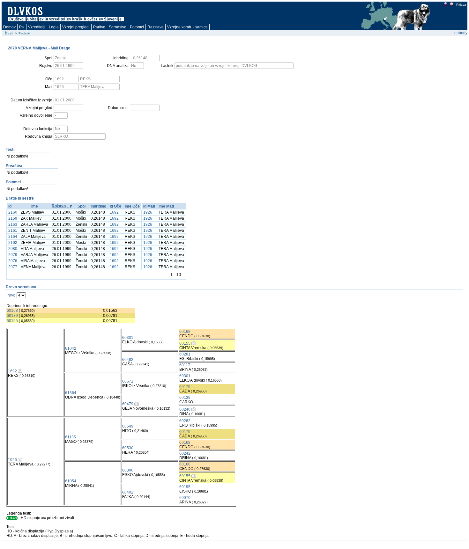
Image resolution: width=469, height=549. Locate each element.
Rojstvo (59, 206)
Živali (9, 33)
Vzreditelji (36, 27)
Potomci (137, 27)
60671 (127, 381)
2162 (12, 242)
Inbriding (98, 206)
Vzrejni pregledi (76, 27)
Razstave (155, 27)
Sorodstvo (117, 27)
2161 (12, 230)
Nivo (11, 295)
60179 (12, 315)
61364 (70, 393)
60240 (184, 409)
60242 (184, 453)
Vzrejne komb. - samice (187, 27)
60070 (184, 497)
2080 (12, 248)
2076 (12, 261)
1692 (114, 212)
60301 (127, 337)
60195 (184, 487)
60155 (12, 320)
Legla (54, 27)
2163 (12, 224)
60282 (184, 421)
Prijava (461, 4)
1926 (147, 212)
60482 (127, 359)
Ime (34, 206)
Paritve (99, 27)
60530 (127, 448)
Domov (9, 27)
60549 (127, 426)
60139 (184, 397)
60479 (127, 404)
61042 (70, 348)
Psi (22, 27)
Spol (82, 206)
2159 (12, 218)
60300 (127, 470)
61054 (70, 481)
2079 (12, 255)
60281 (184, 354)
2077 (12, 267)
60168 (12, 310)
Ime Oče (132, 206)
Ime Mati (166, 206)
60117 (184, 365)
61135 (70, 437)
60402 (127, 492)
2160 (12, 212)
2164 (12, 236)
